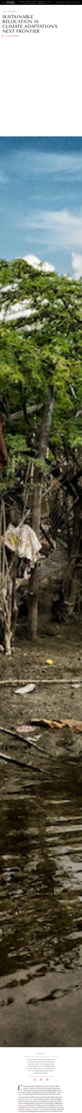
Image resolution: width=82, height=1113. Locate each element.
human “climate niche (26, 1099)
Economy (28, 1)
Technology (40, 3)
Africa (4, 11)
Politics (25, 3)
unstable (40, 1109)
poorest (31, 1109)
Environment (42, 1)
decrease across (22, 1105)
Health (50, 1)
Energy (35, 1)
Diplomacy (21, 1)
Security (32, 3)
